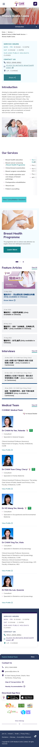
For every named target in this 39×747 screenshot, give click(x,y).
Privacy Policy (25, 734)
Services (10, 32)
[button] (34, 656)
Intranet (10, 734)
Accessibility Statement (24, 737)
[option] (19, 26)
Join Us (4, 734)
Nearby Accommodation (14, 686)
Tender (17, 734)
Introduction (19, 27)
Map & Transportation (13, 682)
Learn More (12, 249)
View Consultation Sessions (14, 199)
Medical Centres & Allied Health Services (14, 34)
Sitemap (12, 737)
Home (3, 32)
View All (34, 267)
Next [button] (36, 26)
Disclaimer (5, 737)
